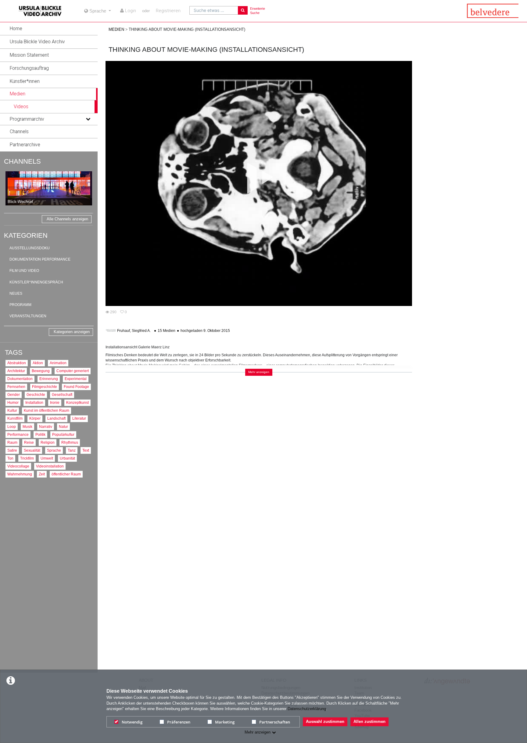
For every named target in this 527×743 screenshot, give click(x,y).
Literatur (79, 418)
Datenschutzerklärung (307, 708)
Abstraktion (16, 363)
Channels (19, 131)
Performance (18, 434)
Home (16, 28)
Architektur (16, 371)
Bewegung (41, 371)
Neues (15, 293)
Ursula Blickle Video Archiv (37, 41)
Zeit (42, 474)
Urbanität (67, 458)
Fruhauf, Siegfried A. (134, 331)
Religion (48, 442)
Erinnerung (48, 379)
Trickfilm (27, 458)
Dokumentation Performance (39, 259)
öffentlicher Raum (66, 474)
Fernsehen (16, 387)
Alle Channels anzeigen (67, 219)
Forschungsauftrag (29, 68)
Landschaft (56, 418)
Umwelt (47, 458)
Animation (58, 363)
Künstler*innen (25, 81)
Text (85, 450)
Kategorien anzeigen (72, 331)
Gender (13, 394)
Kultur (12, 410)
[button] (49, 28)
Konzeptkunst (77, 402)
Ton (10, 458)
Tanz (72, 450)
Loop (11, 426)
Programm (20, 305)
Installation (34, 402)
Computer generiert (72, 371)
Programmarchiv (27, 119)
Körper (35, 418)
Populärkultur (63, 434)
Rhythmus (69, 442)
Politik (40, 434)
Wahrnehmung (19, 474)
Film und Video (24, 270)
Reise (29, 442)
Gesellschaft (62, 394)
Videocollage (18, 466)
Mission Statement (29, 55)
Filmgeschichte (44, 387)
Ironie (54, 402)
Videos (21, 106)
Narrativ (45, 426)
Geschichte (36, 394)
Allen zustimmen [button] (369, 721)
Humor (13, 402)
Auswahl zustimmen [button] (325, 721)
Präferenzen (178, 722)
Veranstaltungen (27, 316)
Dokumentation (20, 379)
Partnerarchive (25, 145)
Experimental (76, 379)
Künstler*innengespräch (36, 282)
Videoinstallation (50, 466)
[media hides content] (88, 94)
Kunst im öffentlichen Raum (46, 410)
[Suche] (243, 10)
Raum (12, 442)
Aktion (38, 363)
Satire (12, 450)
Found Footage (76, 387)
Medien (17, 94)
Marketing (225, 722)
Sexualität (32, 450)
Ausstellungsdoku (29, 248)
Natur (63, 426)
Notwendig (132, 722)
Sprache (54, 450)
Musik (27, 426)
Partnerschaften (274, 722)
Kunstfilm (15, 418)
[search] (213, 10)
